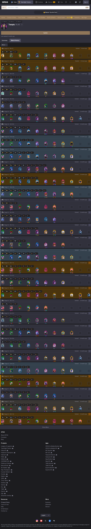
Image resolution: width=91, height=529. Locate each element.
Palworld (3, 450)
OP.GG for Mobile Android (53, 446)
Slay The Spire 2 (5, 470)
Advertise (48, 504)
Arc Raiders (4, 467)
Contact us (4, 511)
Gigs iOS (48, 461)
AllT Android (49, 450)
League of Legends (6, 446)
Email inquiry (4, 509)
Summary (4, 40)
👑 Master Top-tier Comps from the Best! (50, 12)
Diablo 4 (3, 476)
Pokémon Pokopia (6, 463)
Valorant (3, 454)
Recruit (47, 506)
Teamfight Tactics (26, 2)
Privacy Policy (5, 502)
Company (3, 437)
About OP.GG (4, 435)
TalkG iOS (48, 465)
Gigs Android (49, 459)
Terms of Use (5, 504)
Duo (2, 487)
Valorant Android (50, 454)
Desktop (3, 482)
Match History (15, 40)
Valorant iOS (49, 457)
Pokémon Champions (7, 452)
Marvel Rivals (4, 465)
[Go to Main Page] (5, 2)
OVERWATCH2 (5, 461)
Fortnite (3, 474)
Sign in (86, 2)
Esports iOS (49, 470)
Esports (3, 491)
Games (3, 485)
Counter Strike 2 (5, 472)
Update (45, 33)
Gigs (2, 493)
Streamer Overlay (6, 495)
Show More (45, 427)
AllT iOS (48, 452)
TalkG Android (49, 463)
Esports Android (50, 467)
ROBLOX (3, 459)
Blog (2, 439)
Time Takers (4, 480)
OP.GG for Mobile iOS (51, 448)
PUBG (2, 457)
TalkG (2, 489)
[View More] (70, 2)
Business (48, 502)
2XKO (2, 478)
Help (2, 506)
